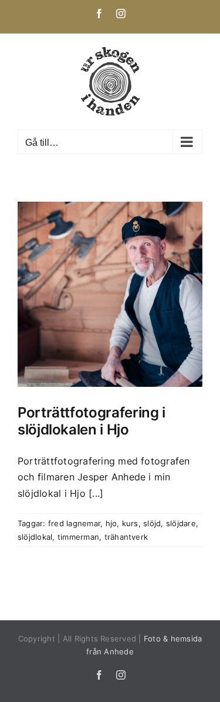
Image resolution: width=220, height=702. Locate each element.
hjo (111, 523)
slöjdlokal (35, 536)
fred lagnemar (74, 523)
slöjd (152, 523)
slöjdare (181, 523)
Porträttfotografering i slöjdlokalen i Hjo (91, 421)
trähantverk (126, 536)
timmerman (78, 536)
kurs (130, 523)
